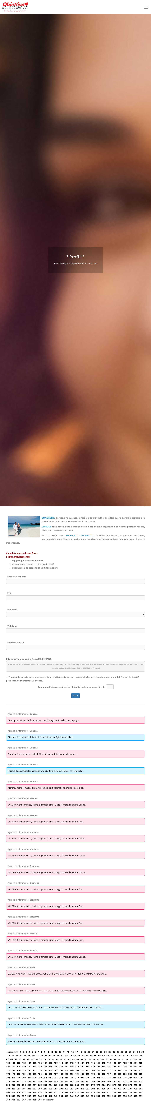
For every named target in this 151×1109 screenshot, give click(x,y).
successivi (49, 1099)
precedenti (12, 1052)
